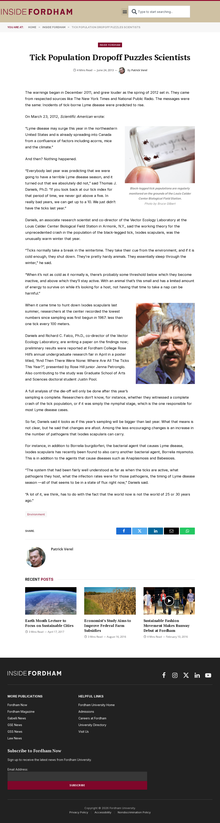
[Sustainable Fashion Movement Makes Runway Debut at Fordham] (169, 600)
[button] (124, 11)
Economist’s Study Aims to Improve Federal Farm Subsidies (107, 625)
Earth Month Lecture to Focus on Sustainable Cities (49, 623)
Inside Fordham (110, 44)
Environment (36, 514)
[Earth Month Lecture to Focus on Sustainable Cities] (50, 600)
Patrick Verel (139, 70)
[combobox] (159, 12)
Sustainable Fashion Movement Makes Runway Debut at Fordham (166, 625)
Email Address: (18, 769)
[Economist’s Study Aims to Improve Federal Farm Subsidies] (110, 600)
